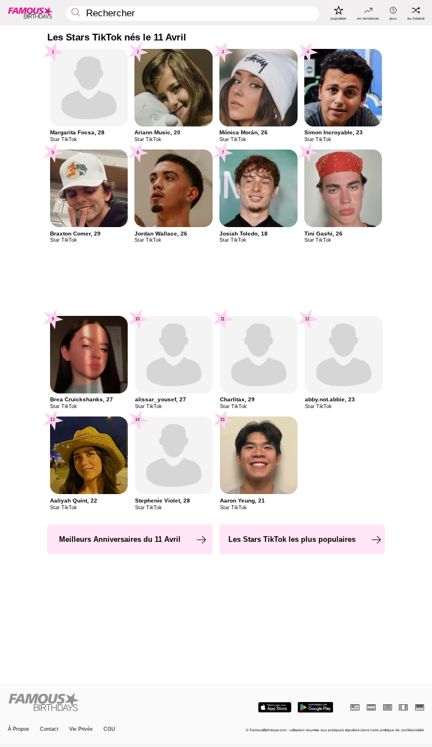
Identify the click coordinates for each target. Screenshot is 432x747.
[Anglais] (354, 707)
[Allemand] (419, 707)
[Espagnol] (371, 707)
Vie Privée (81, 729)
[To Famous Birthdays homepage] (30, 12)
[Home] (110, 702)
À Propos (18, 729)
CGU (109, 729)
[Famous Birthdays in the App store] (274, 707)
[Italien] (403, 707)
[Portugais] (387, 707)
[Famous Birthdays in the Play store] (315, 707)
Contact (49, 729)
